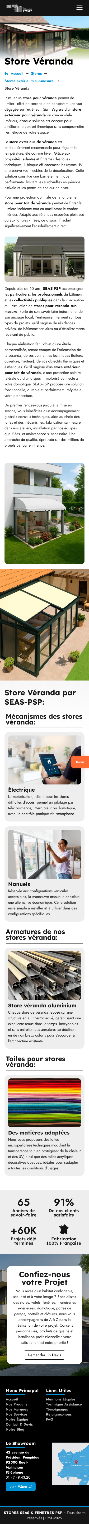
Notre (11, 1429)
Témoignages (57, 1409)
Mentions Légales (60, 1399)
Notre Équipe (17, 1419)
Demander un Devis (44, 1355)
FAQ (49, 1419)
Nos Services (17, 1414)
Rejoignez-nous (59, 1414)
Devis (80, 762)
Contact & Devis (19, 1424)
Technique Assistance (64, 1404)
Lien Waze (18, 1486)
